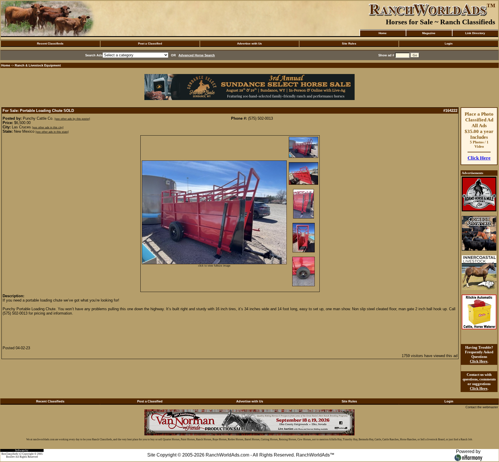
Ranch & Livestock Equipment (38, 65)
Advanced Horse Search (196, 55)
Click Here (479, 158)
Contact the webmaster (482, 407)
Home (383, 33)
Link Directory (475, 33)
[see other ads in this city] (48, 127)
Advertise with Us (249, 43)
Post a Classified (150, 43)
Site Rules (349, 43)
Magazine (428, 33)
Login (449, 43)
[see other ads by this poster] (72, 118)
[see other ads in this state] (52, 131)
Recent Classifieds (50, 43)
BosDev (10, 456)
